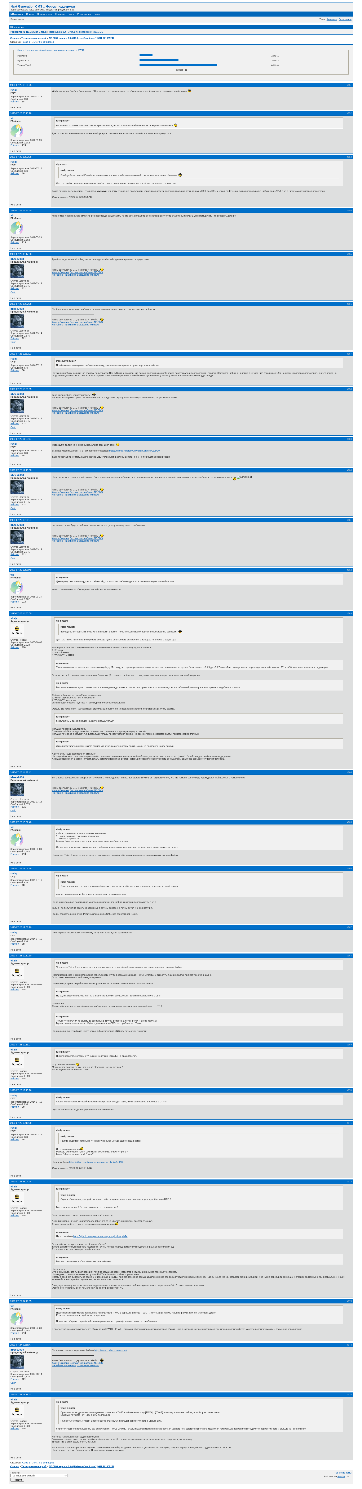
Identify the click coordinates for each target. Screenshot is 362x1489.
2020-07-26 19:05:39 (20, 868)
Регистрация (84, 14)
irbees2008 (17, 259)
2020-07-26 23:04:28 (20, 1181)
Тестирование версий (34, 38)
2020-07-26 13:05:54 (20, 520)
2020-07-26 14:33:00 (20, 613)
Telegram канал (57, 32)
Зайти (97, 14)
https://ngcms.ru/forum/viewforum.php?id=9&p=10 (134, 450)
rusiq (13, 90)
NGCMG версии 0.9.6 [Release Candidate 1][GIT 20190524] (81, 38)
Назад (25, 42)
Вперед (50, 42)
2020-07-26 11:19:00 (20, 439)
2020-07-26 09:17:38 (20, 254)
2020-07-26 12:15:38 (20, 470)
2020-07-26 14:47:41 (20, 772)
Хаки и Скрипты (60, 272)
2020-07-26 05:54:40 (20, 210)
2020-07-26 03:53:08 (20, 157)
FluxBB (341, 1476)
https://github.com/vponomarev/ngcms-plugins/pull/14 (96, 1162)
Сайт (13, 292)
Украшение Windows (88, 275)
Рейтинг (14, 101)
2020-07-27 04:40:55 (20, 1301)
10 (44, 42)
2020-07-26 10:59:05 (20, 389)
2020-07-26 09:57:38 (20, 304)
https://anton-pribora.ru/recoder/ (110, 1350)
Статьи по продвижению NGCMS (85, 32)
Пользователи (44, 14)
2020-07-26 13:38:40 (20, 570)
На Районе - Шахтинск (64, 275)
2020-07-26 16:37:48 (20, 822)
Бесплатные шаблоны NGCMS (86, 272)
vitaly (13, 618)
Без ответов (345, 19)
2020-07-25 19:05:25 (20, 85)
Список (30, 14)
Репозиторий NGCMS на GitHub (28, 32)
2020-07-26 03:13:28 (20, 113)
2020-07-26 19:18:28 (20, 1123)
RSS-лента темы (343, 1472)
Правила (60, 14)
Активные (332, 19)
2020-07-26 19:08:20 (20, 927)
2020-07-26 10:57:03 (20, 353)
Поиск (71, 14)
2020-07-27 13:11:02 (20, 1394)
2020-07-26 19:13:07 (20, 1044)
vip (12, 118)
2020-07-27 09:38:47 (20, 1344)
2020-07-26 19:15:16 (20, 1090)
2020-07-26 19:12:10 (20, 955)
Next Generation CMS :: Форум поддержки (42, 6)
